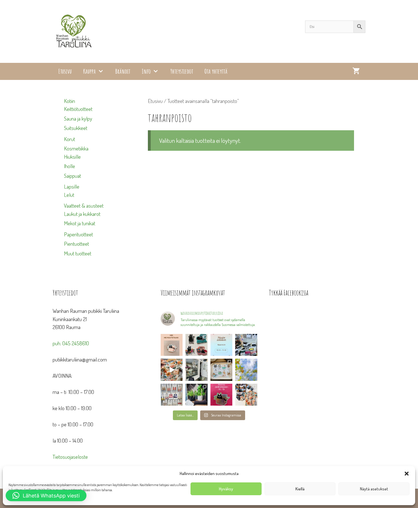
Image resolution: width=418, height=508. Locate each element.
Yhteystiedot (181, 71)
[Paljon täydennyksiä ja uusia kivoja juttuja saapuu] (196, 345)
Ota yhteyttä (215, 71)
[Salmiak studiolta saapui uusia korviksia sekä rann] (246, 345)
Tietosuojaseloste (70, 456)
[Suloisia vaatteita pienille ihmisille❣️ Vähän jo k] (246, 395)
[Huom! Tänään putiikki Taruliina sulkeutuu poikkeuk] (221, 345)
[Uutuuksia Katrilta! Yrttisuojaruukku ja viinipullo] (196, 395)
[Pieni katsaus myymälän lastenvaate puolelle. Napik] (172, 370)
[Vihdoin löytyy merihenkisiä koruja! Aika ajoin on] (172, 395)
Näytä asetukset (374, 489)
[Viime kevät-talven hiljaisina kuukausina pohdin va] (172, 345)
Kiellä (300, 489)
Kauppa (89, 71)
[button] (406, 473)
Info (146, 71)
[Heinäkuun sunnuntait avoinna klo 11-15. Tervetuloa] (196, 370)
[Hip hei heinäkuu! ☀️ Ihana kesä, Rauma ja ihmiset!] (221, 370)
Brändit (122, 71)
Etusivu (65, 71)
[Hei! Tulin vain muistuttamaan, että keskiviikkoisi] (221, 395)
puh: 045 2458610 (71, 343)
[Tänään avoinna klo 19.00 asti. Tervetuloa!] (246, 370)
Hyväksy (226, 489)
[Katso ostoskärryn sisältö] (356, 71)
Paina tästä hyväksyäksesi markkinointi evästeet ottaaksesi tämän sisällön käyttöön (318, 378)
